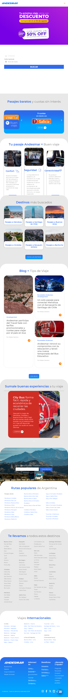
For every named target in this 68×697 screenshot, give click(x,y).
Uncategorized (11, 317)
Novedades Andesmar (45, 295)
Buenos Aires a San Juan (31, 496)
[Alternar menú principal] (64, 3)
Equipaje (30, 677)
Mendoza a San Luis (10, 500)
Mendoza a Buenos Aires (11, 503)
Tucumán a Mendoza (52, 519)
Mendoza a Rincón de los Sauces (14, 507)
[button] (58, 416)
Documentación (32, 675)
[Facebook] (46, 691)
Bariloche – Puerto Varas (11, 640)
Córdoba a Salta (28, 514)
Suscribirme (46, 469)
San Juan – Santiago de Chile (32, 633)
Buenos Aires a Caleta (30, 498)
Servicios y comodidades (45, 673)
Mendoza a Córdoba (10, 498)
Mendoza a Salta (9, 512)
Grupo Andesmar (9, 672)
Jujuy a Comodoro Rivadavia (54, 494)
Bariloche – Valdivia (9, 635)
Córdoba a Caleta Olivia (30, 512)
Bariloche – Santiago (10, 633)
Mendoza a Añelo (9, 505)
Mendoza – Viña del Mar (11, 631)
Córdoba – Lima (28, 642)
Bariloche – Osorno (29, 624)
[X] (50, 691)
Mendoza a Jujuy (9, 514)
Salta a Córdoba (50, 503)
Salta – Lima (47, 628)
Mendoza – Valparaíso (10, 628)
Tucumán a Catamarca (52, 514)
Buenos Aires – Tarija (50, 640)
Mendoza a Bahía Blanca (11, 517)
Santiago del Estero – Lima (52, 626)
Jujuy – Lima (47, 631)
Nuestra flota (8, 666)
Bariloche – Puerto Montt (11, 637)
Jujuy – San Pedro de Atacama (33, 631)
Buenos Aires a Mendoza (31, 494)
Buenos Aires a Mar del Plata (32, 505)
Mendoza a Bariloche (10, 519)
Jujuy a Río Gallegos (51, 498)
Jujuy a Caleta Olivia (51, 496)
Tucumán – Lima (49, 624)
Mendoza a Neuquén (10, 510)
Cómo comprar (31, 669)
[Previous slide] (21, 120)
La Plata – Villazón (49, 642)
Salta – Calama (8, 642)
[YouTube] (54, 691)
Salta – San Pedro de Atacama (33, 626)
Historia (6, 669)
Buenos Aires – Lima (30, 640)
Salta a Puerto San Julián (53, 507)
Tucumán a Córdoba (52, 516)
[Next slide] (61, 120)
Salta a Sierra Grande (52, 510)
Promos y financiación (45, 670)
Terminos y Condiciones (32, 684)
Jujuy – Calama (28, 628)
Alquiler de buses (9, 674)
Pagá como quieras (45, 676)
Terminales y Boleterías (32, 672)
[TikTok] (57, 691)
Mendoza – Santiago (10, 626)
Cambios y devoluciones (32, 680)
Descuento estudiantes (44, 666)
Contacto (57, 673)
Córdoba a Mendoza (30, 510)
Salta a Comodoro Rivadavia (54, 505)
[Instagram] (42, 691)
